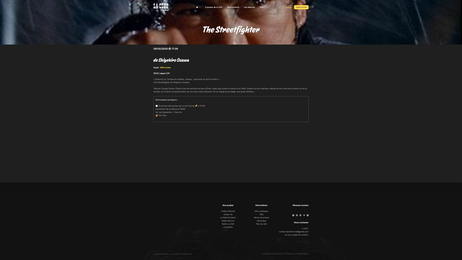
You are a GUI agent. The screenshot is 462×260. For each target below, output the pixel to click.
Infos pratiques (261, 211)
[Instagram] (293, 215)
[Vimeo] (304, 215)
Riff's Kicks (165, 67)
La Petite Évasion (228, 217)
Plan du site (261, 224)
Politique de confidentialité (296, 253)
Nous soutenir (233, 7)
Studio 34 (228, 214)
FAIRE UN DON (301, 7)
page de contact (300, 235)
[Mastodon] (300, 215)
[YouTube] (308, 215)
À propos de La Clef (213, 7)
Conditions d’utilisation (272, 253)
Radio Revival (228, 221)
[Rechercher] (280, 7)
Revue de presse (261, 217)
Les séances (249, 7)
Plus (261, 7)
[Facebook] (297, 215)
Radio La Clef (228, 224)
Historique (261, 221)
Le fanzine (228, 227)
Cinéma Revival (228, 211)
